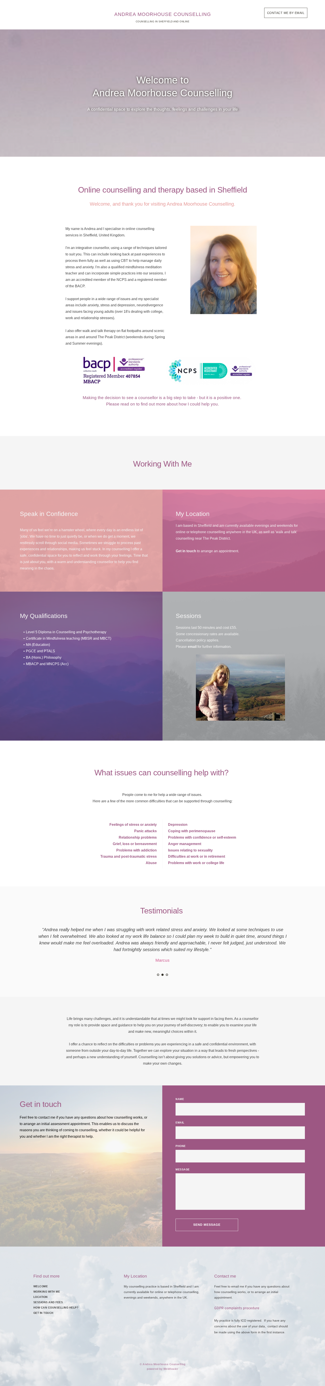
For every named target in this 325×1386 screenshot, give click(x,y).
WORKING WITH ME (46, 1291)
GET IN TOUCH (43, 1313)
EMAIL (180, 1122)
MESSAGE (183, 1169)
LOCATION (40, 1297)
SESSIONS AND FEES (48, 1302)
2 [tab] (162, 975)
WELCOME (40, 1286)
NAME (180, 1099)
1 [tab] (158, 975)
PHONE (181, 1146)
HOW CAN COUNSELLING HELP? (55, 1307)
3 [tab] (167, 975)
